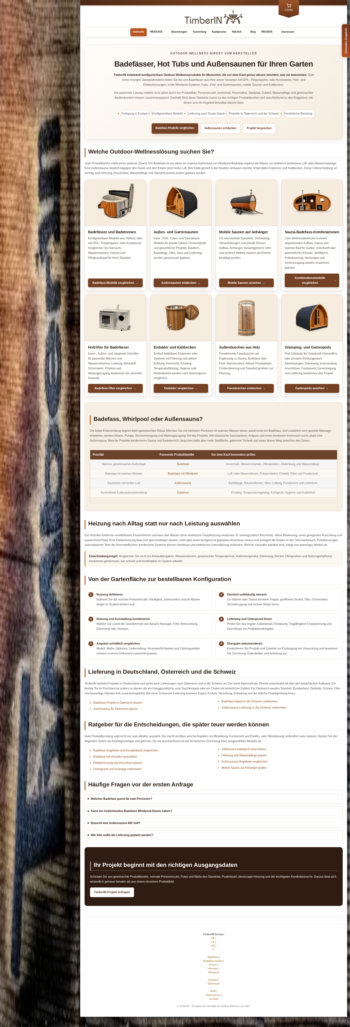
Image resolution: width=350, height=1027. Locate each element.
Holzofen (213, 968)
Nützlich (237, 32)
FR (213, 945)
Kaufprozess (219, 32)
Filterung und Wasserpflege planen (244, 755)
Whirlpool (213, 972)
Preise (213, 964)
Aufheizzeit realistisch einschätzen (243, 749)
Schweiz (213, 979)
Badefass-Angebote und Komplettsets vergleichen (125, 750)
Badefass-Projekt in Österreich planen (117, 702)
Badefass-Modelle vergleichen (174, 128)
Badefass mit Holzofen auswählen (115, 756)
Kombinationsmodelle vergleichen (316, 280)
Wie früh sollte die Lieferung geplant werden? (122, 835)
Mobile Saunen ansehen (246, 282)
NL (213, 941)
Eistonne (183, 492)
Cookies (213, 998)
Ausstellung (200, 32)
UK (213, 938)
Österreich (214, 983)
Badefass (183, 464)
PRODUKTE (156, 32)
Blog (253, 32)
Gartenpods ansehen (311, 388)
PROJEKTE (267, 32)
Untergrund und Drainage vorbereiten (117, 769)
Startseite (138, 32)
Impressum (287, 32)
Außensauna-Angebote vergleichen (244, 761)
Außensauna (182, 483)
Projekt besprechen (259, 128)
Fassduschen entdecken (246, 388)
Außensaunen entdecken (220, 128)
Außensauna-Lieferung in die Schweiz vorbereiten (253, 707)
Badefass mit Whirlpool (183, 473)
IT (214, 949)
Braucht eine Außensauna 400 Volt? (115, 823)
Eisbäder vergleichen (181, 388)
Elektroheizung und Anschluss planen (117, 762)
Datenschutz (213, 994)
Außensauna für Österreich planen (115, 708)
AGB (213, 991)
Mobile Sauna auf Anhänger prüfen (244, 767)
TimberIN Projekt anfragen (112, 892)
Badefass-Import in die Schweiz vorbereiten (249, 701)
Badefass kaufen (213, 960)
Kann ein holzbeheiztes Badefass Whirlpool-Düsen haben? (131, 811)
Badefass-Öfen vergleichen (115, 388)
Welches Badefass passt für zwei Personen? (121, 798)
